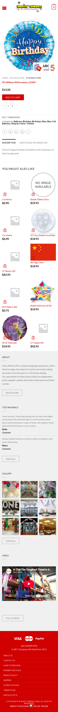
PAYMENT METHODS (12, 670)
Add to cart (13, 97)
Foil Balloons (17, 78)
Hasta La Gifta (10, 695)
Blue (44, 121)
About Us (8, 655)
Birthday (27, 121)
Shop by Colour (18, 123)
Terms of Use (9, 690)
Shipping (7, 680)
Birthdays (36, 121)
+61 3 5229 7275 (29, 645)
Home (5, 78)
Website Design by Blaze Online (29, 706)
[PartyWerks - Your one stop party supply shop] (29, 7)
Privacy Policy (11, 675)
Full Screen (13, 618)
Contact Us (9, 660)
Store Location (11, 685)
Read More (12, 392)
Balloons (18, 121)
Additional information (33, 143)
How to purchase (12, 665)
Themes (30, 123)
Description (9, 143)
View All (11, 459)
